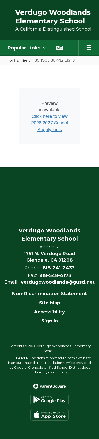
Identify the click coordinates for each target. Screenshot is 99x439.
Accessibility (49, 312)
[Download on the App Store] (49, 415)
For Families (18, 60)
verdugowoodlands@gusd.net (58, 282)
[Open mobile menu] (89, 48)
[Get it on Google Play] (49, 399)
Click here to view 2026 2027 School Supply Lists (49, 122)
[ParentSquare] (49, 386)
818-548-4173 (55, 275)
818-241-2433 (59, 268)
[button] (27, 48)
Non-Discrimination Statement (49, 293)
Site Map (49, 303)
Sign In (49, 321)
